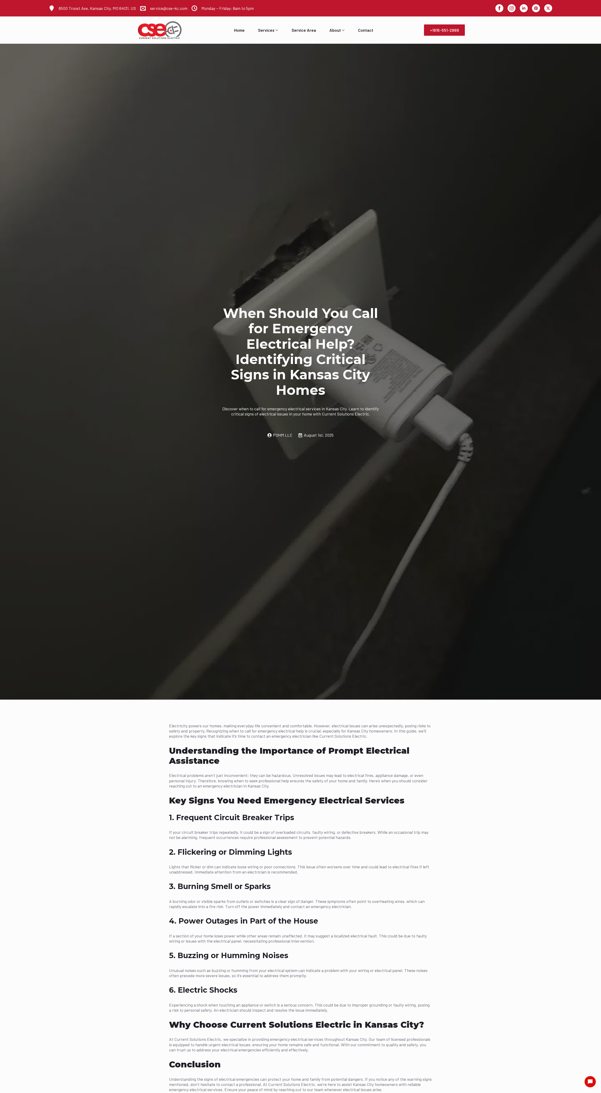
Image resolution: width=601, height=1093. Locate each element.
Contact (365, 30)
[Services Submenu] (276, 30)
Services (266, 30)
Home (239, 30)
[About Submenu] (343, 30)
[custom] (536, 8)
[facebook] (499, 8)
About (335, 30)
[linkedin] (524, 8)
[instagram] (512, 8)
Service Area (304, 30)
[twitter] (548, 8)
